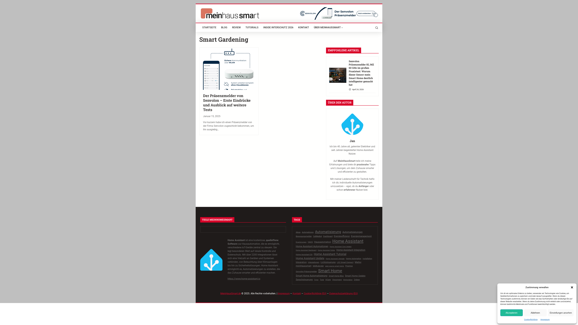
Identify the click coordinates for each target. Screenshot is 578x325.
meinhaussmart (303, 266)
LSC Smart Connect (345, 262)
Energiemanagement (361, 236)
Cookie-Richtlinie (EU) (315, 293)
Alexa (298, 232)
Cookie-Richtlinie (531, 320)
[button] (571, 287)
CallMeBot (317, 236)
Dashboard (328, 236)
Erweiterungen (301, 242)
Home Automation (353, 258)
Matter (358, 262)
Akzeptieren (511, 312)
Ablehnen (535, 312)
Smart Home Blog (336, 276)
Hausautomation (322, 242)
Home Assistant (347, 241)
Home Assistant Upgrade (335, 259)
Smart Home (330, 270)
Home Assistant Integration (350, 250)
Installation (367, 258)
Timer (316, 280)
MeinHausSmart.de (230, 293)
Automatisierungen (352, 232)
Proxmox (349, 266)
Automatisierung (328, 232)
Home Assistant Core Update (340, 247)
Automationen (308, 232)
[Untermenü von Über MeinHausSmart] (342, 27)
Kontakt (297, 293)
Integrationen (313, 262)
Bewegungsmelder (304, 236)
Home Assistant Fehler (326, 250)
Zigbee (357, 280)
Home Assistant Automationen (312, 246)
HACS (310, 242)
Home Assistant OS (304, 254)
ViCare (328, 280)
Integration (301, 262)
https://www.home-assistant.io (244, 278)
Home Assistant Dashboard (306, 250)
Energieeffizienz (342, 236)
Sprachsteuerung (304, 279)
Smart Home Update (355, 275)
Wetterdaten (348, 280)
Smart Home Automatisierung (311, 275)
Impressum (545, 320)
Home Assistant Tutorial (330, 254)
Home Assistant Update (310, 258)
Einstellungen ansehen (561, 312)
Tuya (322, 280)
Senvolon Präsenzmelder (306, 271)
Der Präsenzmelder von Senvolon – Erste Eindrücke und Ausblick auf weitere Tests (227, 102)
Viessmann (337, 280)
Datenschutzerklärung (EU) (343, 293)
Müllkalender (318, 266)
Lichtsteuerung (328, 262)
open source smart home (334, 266)
